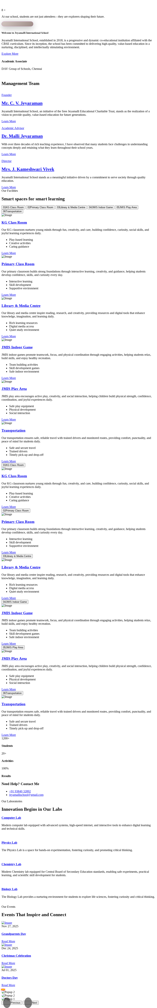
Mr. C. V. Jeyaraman (22, 103)
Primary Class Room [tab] (40, 207)
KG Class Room (14, 222)
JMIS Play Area (14, 389)
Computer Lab (11, 817)
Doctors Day (10, 977)
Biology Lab (9, 889)
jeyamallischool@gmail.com (26, 794)
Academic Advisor (13, 128)
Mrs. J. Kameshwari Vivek (28, 169)
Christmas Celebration (16, 955)
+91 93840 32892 (20, 791)
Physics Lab (9, 842)
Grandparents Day (14, 933)
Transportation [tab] (12, 211)
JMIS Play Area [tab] (127, 207)
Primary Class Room (18, 264)
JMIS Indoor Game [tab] (101, 207)
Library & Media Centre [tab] (71, 207)
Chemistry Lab (11, 864)
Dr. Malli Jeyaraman (22, 136)
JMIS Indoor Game (17, 347)
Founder (7, 95)
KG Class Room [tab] (13, 207)
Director (6, 161)
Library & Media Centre (21, 306)
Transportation (13, 430)
